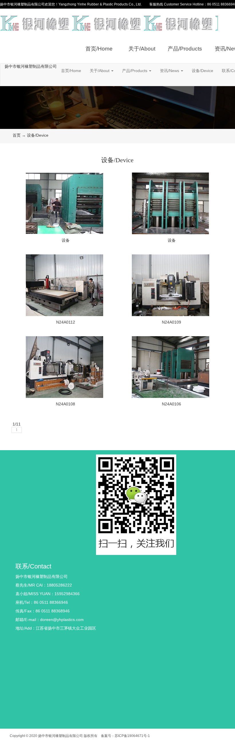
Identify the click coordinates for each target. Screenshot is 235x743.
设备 (66, 240)
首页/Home (99, 49)
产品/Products (185, 49)
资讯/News (170, 70)
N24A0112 (65, 322)
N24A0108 (65, 404)
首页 (17, 135)
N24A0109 (171, 322)
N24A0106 (171, 404)
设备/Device (202, 70)
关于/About (141, 49)
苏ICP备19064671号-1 (132, 736)
